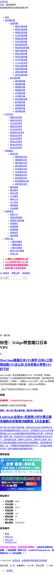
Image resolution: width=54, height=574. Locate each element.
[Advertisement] (27, 306)
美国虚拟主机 (21, 160)
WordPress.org (11, 542)
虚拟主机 (14, 154)
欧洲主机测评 (16, 136)
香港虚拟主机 (21, 157)
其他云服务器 (21, 75)
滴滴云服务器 (21, 72)
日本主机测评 (16, 129)
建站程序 (14, 190)
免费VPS (14, 214)
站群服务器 (20, 105)
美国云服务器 (21, 32)
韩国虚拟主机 (21, 175)
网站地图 (34, 560)
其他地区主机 (21, 184)
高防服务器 (20, 108)
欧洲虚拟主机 (21, 178)
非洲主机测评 (16, 148)
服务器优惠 (10, 20)
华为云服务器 (21, 60)
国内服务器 (20, 81)
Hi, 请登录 (4, 273)
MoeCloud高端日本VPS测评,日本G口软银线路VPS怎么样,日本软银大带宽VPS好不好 (26, 365)
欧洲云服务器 (21, 45)
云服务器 (14, 23)
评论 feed (9, 540)
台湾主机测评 (16, 123)
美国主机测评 (16, 117)
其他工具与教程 (17, 251)
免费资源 (9, 211)
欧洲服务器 (20, 102)
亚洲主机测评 (16, 139)
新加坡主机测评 (17, 133)
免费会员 (14, 233)
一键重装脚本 (16, 245)
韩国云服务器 (21, 39)
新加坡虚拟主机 (22, 181)
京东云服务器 (21, 66)
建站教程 (14, 205)
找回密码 (26, 273)
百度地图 (43, 560)
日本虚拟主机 (21, 172)
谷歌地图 (26, 560)
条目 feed (9, 537)
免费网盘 (14, 227)
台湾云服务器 (21, 35)
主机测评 (9, 114)
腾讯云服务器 (21, 54)
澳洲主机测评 (16, 142)
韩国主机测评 (16, 126)
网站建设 (9, 151)
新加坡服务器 (21, 99)
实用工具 (14, 254)
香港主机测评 (16, 120)
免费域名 (14, 223)
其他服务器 (20, 111)
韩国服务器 (20, 90)
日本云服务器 (21, 42)
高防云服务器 (21, 51)
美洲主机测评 (16, 145)
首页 (7, 17)
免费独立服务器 (17, 220)
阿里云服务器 (21, 57)
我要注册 (16, 273)
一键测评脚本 (16, 242)
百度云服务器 (21, 69)
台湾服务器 (20, 96)
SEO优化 (14, 202)
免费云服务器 (16, 217)
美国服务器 (20, 84)
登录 (7, 534)
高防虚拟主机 (21, 163)
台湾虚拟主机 (21, 169)
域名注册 (14, 193)
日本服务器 (20, 93)
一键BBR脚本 (16, 248)
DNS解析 (14, 196)
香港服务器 (20, 87)
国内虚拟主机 (21, 166)
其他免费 (14, 236)
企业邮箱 (14, 208)
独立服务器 (15, 78)
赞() (3, 389)
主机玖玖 (4, 2)
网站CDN (14, 199)
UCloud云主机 (21, 63)
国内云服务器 (21, 26)
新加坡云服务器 (22, 48)
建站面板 (14, 187)
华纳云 (13, 547)
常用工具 (9, 239)
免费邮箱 (14, 230)
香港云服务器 (21, 29)
